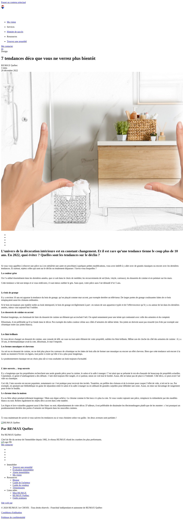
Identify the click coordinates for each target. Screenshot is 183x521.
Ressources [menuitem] (12, 36)
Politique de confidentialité (13, 517)
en (2, 49)
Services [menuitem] (10, 27)
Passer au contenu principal (13, 2)
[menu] (94, 27)
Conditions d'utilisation (11, 512)
